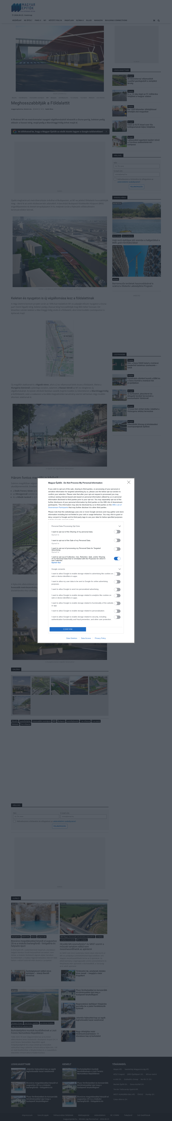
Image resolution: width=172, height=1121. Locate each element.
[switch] (117, 531)
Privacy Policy (100, 638)
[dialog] (86, 560)
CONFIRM (68, 629)
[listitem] (86, 526)
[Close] (129, 483)
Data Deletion (71, 638)
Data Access (86, 638)
